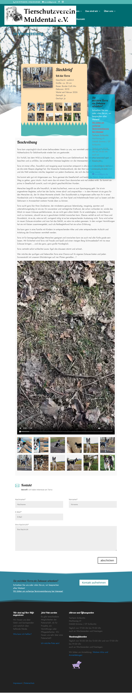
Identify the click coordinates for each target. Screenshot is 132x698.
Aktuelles (66, 11)
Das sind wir (91, 11)
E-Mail (18, 512)
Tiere (76, 11)
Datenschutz (29, 683)
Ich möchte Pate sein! (50, 643)
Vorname (73, 499)
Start (55, 11)
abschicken (107, 560)
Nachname (20, 499)
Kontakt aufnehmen (94, 582)
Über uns (108, 11)
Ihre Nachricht (22, 524)
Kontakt (80, 19)
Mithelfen (58, 19)
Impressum (17, 683)
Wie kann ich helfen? (22, 634)
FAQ (71, 19)
